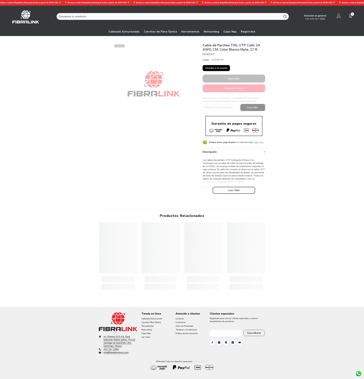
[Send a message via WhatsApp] (359, 374)
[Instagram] (219, 342)
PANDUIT (208, 54)
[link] (118, 279)
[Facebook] (212, 342)
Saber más (258, 142)
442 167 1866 (317, 18)
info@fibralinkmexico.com (116, 352)
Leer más (234, 190)
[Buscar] (173, 16)
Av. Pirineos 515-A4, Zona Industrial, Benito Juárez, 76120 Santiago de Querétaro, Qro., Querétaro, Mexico (119, 341)
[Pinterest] (225, 342)
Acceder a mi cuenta (216, 68)
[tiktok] (232, 342)
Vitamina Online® (200, 361)
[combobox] (169, 16)
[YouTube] (239, 342)
